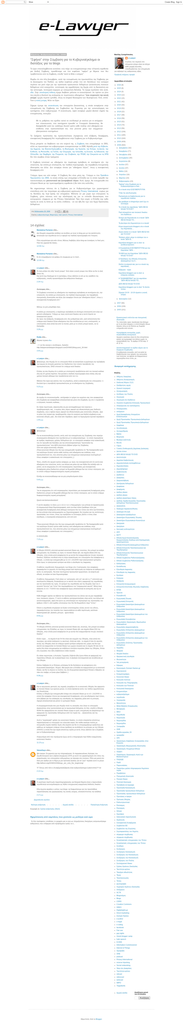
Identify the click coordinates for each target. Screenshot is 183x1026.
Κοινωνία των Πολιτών (125, 686)
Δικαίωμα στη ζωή (123, 512)
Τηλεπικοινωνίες (123, 878)
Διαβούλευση (122, 472)
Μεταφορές (121, 709)
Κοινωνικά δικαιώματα (125, 689)
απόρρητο (120, 412)
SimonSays (41, 750)
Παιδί (119, 763)
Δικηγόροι (120, 526)
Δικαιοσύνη (121, 506)
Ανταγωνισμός (122, 391)
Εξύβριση (120, 581)
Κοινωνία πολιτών (123, 680)
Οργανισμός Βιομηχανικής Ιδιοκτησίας (131, 746)
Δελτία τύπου (122, 451)
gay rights (120, 933)
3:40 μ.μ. (40, 351)
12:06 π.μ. (41, 246)
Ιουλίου (122, 165)
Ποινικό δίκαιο (122, 779)
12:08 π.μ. (41, 260)
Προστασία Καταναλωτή (126, 788)
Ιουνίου (122, 168)
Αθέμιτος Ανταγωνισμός (126, 380)
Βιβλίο (119, 434)
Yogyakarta (121, 986)
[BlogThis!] (59, 211)
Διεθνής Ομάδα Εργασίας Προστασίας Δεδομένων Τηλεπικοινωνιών (131, 502)
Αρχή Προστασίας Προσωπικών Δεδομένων (133, 419)
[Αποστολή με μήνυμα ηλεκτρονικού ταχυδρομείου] (56, 211)
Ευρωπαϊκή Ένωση (124, 599)
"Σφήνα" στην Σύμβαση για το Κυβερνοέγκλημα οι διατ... (130, 185)
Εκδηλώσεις (121, 564)
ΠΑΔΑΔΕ (120, 760)
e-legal (119, 922)
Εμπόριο (120, 575)
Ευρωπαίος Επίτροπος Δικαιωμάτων (131, 630)
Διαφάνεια (120, 486)
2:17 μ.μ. (40, 795)
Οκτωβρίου (123, 155)
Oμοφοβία (120, 951)
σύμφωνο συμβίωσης (125, 837)
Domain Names (123, 916)
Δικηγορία (120, 523)
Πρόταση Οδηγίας (123, 800)
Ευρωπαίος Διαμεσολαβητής (127, 627)
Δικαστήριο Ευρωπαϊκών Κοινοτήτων (131, 520)
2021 (119, 102)
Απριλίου (122, 175)
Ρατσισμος (121, 805)
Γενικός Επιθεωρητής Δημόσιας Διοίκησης (133, 449)
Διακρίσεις (120, 478)
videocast (120, 977)
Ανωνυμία (120, 397)
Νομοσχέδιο (121, 723)
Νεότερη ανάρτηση (38, 805)
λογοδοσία (121, 697)
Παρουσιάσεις (122, 765)
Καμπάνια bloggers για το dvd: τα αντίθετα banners (131, 244)
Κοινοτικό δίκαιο (123, 677)
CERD (119, 901)
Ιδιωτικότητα (121, 659)
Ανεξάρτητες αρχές (124, 385)
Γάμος (119, 446)
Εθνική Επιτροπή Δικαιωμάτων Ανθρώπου (133, 545)
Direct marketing (123, 913)
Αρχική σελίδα (68, 805)
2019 (119, 108)
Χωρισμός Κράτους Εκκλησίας (128, 887)
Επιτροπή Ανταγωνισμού (126, 584)
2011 (119, 135)
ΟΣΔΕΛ (119, 752)
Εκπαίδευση (121, 566)
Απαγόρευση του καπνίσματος (128, 406)
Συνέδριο (120, 846)
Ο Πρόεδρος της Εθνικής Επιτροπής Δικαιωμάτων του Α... (133, 260)
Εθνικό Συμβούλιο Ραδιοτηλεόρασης (131, 558)
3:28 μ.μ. (40, 329)
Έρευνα (119, 593)
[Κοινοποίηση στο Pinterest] (67, 211)
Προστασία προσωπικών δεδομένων (130, 791)
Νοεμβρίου (123, 151)
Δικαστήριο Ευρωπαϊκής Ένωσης (129, 517)
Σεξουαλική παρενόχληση (126, 817)
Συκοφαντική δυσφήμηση (126, 823)
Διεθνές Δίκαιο (122, 495)
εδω (49, 340)
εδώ (32, 92)
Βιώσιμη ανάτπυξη (124, 440)
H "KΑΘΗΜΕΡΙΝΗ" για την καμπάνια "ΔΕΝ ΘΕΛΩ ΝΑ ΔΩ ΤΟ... (133, 279)
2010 (119, 138)
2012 (119, 132)
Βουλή (119, 443)
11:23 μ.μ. (40, 743)
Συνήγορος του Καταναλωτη (127, 855)
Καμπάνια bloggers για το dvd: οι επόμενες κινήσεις (131, 274)
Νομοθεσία (121, 715)
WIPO (119, 983)
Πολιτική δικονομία (124, 782)
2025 (119, 88)
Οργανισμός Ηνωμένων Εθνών (128, 749)
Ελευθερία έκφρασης (124, 569)
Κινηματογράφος (123, 674)
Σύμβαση (80, 144)
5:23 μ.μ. (40, 387)
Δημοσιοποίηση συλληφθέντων (128, 463)
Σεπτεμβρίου (124, 158)
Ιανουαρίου (123, 299)
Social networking (123, 965)
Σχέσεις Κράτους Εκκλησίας (127, 866)
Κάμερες (120, 665)
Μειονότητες (121, 703)
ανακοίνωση (54, 105)
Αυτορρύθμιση (122, 431)
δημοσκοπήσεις (123, 466)
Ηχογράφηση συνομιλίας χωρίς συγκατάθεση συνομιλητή (128, 334)
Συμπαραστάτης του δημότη (127, 831)
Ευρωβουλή (121, 596)
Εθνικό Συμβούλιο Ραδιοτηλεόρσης (130, 561)
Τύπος (119, 881)
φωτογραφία (121, 884)
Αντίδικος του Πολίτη (125, 394)
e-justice (120, 919)
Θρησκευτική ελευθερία (125, 657)
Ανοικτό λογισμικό (123, 388)
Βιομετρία (120, 437)
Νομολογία (121, 718)
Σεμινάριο (120, 814)
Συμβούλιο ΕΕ (122, 826)
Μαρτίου (122, 178)
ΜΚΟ (118, 712)
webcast (120, 980)
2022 (119, 98)
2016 (119, 118)
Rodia (39, 337)
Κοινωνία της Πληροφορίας (127, 683)
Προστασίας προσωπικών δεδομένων (131, 794)
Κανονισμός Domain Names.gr (128, 668)
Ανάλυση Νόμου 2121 (125, 382)
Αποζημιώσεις (122, 409)
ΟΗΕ (118, 729)
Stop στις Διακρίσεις (124, 968)
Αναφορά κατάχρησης (125, 366)
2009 (119, 142)
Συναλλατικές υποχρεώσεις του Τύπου (131, 843)
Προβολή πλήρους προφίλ (124, 75)
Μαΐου (121, 171)
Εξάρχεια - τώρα (125, 270)
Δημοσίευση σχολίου (42, 800)
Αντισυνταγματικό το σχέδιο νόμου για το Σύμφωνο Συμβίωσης (132, 349)
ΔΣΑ (118, 532)
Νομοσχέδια (121, 721)
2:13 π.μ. (40, 771)
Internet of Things (123, 948)
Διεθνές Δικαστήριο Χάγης (126, 498)
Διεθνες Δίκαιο (122, 492)
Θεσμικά (120, 651)
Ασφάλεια (120, 425)
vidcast (119, 974)
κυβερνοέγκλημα (43, 215)
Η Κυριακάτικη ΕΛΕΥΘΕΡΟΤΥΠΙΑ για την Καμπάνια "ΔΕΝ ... (134, 249)
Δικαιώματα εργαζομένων (126, 515)
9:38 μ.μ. (40, 676)
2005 (119, 310)
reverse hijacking (123, 962)
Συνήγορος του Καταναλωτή (127, 858)
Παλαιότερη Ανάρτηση (99, 805)
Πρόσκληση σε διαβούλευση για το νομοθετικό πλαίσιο (132, 197)
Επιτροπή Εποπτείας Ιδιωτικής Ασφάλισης (133, 587)
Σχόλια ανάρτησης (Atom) (50, 809)
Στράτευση (121, 820)
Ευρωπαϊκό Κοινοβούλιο (126, 619)
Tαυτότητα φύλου (123, 971)
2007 (119, 303)
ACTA (119, 893)
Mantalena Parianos (45, 230)
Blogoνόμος (54, 215)
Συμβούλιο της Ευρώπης (126, 829)
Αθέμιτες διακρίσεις (124, 377)
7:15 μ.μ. (40, 539)
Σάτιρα (119, 811)
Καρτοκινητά (121, 671)
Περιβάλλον (121, 773)
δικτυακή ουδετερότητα (125, 529)
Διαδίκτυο (120, 475)
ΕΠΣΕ (119, 590)
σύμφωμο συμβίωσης (125, 834)
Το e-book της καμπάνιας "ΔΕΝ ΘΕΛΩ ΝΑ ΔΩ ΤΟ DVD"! (133, 208)
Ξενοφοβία (121, 726)
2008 (119, 145)
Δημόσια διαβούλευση (125, 460)
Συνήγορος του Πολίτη (125, 861)
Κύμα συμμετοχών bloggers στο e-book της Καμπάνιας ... (134, 227)
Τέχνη (119, 875)
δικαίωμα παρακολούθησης (127, 509)
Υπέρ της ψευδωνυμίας (128, 193)
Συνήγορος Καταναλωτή (126, 852)
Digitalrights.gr (122, 910)
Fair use (120, 930)
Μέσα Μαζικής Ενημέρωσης (127, 706)
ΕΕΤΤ (119, 535)
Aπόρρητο (121, 890)
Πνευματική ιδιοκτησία (125, 776)
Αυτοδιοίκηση (122, 428)
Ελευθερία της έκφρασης (126, 572)
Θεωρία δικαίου (122, 654)
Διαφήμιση (121, 489)
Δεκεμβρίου (123, 148)
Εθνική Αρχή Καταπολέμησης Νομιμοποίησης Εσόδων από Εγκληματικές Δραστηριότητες (133, 540)
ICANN (119, 942)
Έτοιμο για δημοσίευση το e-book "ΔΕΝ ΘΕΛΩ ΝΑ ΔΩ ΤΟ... (134, 219)
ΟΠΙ (118, 738)
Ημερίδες (120, 648)
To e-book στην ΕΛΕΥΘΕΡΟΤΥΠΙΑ (132, 190)
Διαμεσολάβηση (123, 481)
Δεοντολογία (121, 457)
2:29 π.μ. (40, 282)
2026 (119, 85)
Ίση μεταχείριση (123, 662)
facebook (120, 928)
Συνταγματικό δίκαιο (124, 863)
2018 (119, 112)
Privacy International (89, 191)
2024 (119, 92)
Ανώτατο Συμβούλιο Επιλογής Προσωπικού (133, 403)
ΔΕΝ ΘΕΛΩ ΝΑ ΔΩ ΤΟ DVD (129, 284)
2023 (119, 95)
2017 (119, 115)
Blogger (99, 1019)
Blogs (119, 898)
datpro (119, 907)
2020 (119, 105)
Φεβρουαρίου (124, 181)
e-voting (120, 925)
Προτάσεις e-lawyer (124, 797)
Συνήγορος (121, 849)
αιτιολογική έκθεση (47, 92)
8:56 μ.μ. (40, 616)
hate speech (63, 215)
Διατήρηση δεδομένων (125, 484)
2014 (119, 125)
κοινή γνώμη (41, 100)
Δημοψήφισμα (122, 469)
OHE (118, 954)
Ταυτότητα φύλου (123, 869)
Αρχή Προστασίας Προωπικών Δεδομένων (133, 422)
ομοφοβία (120, 735)
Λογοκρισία (121, 700)
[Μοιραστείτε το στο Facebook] (64, 211)
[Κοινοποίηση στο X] (61, 211)
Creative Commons (124, 904)
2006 (119, 306)
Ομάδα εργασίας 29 (124, 732)
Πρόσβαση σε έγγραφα (125, 785)
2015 (119, 122)
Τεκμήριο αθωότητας (124, 872)
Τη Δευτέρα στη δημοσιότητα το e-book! (134, 223)
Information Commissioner (127, 945)
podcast (120, 957)
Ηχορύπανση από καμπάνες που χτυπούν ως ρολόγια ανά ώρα (61, 817)
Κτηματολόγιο (122, 691)
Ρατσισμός (121, 808)
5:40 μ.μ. (40, 480)
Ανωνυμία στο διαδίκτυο (126, 400)
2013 (119, 128)
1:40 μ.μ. (40, 420)
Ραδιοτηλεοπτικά (123, 802)
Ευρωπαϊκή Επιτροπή (125, 601)
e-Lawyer (40, 268)
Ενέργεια (120, 578)
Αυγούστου (123, 161)
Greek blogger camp (124, 936)
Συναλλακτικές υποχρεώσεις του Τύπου (132, 840)
